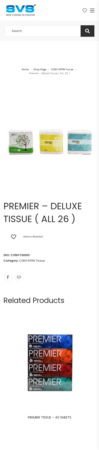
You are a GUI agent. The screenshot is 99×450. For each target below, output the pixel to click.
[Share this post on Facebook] (7, 277)
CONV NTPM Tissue (62, 69)
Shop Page (39, 69)
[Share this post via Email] (19, 277)
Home (25, 69)
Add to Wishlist (33, 236)
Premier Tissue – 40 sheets (49, 417)
